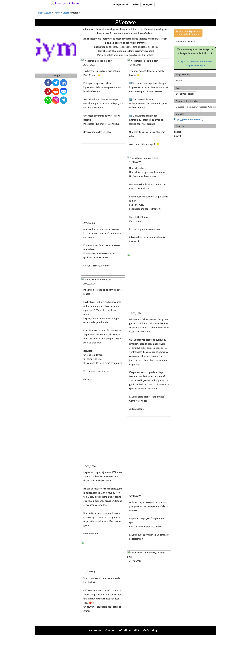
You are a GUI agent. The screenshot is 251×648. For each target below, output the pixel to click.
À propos (95, 630)
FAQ (146, 630)
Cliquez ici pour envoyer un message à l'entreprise (197, 107)
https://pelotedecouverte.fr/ (188, 119)
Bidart (66, 12)
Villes (136, 4)
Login (156, 630)
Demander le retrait (186, 41)
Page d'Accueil (121, 4)
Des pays (149, 4)
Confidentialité (129, 630)
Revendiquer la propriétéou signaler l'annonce (188, 33)
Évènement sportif (185, 94)
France (57, 12)
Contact (111, 630)
